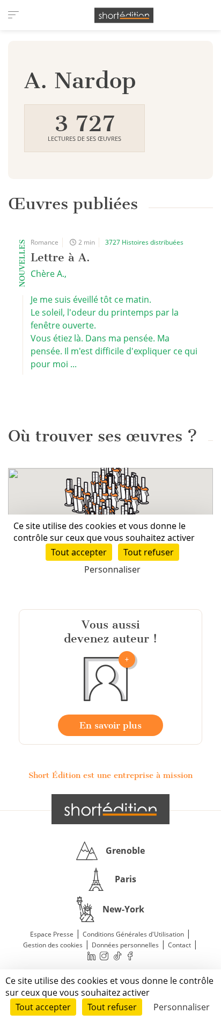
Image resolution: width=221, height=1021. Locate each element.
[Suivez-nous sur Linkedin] (91, 956)
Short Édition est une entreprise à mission (110, 775)
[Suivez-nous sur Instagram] (104, 956)
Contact (179, 944)
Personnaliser (181, 1007)
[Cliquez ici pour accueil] (110, 809)
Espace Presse (51, 934)
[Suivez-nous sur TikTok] (117, 956)
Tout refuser (112, 1007)
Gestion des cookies (53, 944)
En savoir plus (110, 725)
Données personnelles (125, 944)
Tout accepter (43, 1007)
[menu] (13, 15)
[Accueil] (123, 15)
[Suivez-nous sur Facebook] (130, 956)
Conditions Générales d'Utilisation (133, 934)
